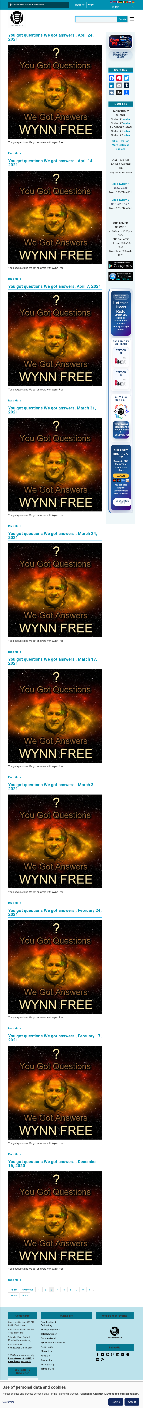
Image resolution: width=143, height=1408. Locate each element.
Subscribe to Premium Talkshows (28, 4)
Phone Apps (46, 1351)
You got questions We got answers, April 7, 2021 (54, 286)
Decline (116, 1402)
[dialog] (71, 1395)
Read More (14, 153)
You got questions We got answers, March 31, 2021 (52, 410)
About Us (45, 1356)
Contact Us (46, 1360)
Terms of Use (47, 1369)
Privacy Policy (47, 1364)
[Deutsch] (120, 2)
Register (80, 4)
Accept (132, 1402)
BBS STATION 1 (120, 184)
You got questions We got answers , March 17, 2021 (52, 661)
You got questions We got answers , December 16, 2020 (52, 1163)
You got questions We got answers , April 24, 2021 (51, 37)
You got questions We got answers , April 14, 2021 (51, 162)
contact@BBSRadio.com (20, 1348)
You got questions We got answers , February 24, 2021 (55, 912)
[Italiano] (123, 2)
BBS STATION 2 (120, 199)
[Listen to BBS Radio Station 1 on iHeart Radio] (121, 360)
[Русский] (130, 2)
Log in (91, 4)
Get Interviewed (48, 1338)
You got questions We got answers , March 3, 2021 (51, 786)
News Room (47, 1347)
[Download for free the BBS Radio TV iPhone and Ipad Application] (120, 276)
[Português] (127, 2)
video (126, 131)
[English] (111, 2)
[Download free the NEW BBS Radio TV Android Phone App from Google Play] (120, 264)
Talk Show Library (49, 1334)
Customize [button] (8, 1402)
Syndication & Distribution (53, 1342)
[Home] (17, 19)
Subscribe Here (122, 502)
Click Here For (120, 141)
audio (126, 119)
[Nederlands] (114, 2)
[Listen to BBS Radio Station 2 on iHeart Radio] (121, 382)
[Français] (117, 2)
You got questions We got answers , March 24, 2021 (52, 535)
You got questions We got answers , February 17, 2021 (55, 1038)
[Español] (133, 2)
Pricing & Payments (50, 1329)
